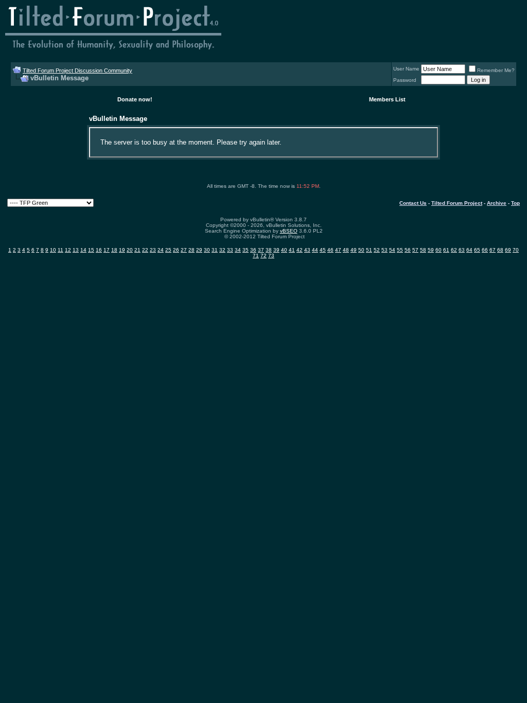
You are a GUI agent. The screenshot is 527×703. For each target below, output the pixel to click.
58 (423, 250)
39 (276, 250)
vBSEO (288, 231)
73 (271, 255)
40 (284, 250)
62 (454, 250)
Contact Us (413, 203)
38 (269, 250)
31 (215, 250)
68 (500, 250)
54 (392, 250)
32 (222, 250)
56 (408, 250)
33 (230, 250)
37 (261, 250)
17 (106, 250)
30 (207, 250)
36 (253, 250)
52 (377, 250)
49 (353, 250)
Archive (496, 203)
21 (137, 250)
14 (83, 250)
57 (415, 250)
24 (160, 250)
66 (485, 250)
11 (60, 250)
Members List (387, 99)
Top (515, 203)
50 (361, 250)
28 (191, 250)
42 (299, 250)
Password (404, 80)
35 (245, 250)
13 (76, 250)
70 (516, 250)
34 (238, 250)
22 (145, 250)
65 (477, 250)
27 (184, 250)
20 (130, 250)
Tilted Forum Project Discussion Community (77, 70)
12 (68, 250)
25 (168, 250)
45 (323, 250)
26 (176, 250)
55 (400, 250)
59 (431, 250)
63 (462, 250)
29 (199, 250)
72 (263, 255)
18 (114, 250)
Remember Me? (496, 70)
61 (446, 250)
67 (492, 250)
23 (153, 250)
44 (315, 250)
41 (292, 250)
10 (53, 250)
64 (469, 250)
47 (338, 250)
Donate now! (134, 99)
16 (99, 250)
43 (307, 250)
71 (256, 255)
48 (346, 250)
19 (122, 250)
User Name (406, 69)
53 (384, 250)
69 (508, 250)
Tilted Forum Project (456, 203)
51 (369, 250)
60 (438, 250)
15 (91, 250)
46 (330, 250)
